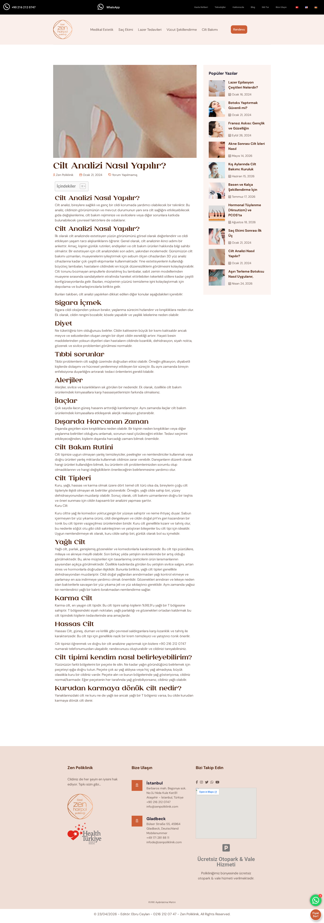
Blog (253, 7)
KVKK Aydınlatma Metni (162, 902)
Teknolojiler (220, 7)
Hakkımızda (238, 7)
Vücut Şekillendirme (182, 29)
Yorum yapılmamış (124, 175)
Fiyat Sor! (316, 915)
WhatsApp (113, 7)
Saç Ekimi (125, 29)
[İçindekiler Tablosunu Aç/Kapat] (81, 186)
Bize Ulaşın (281, 7)
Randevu (239, 29)
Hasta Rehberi (201, 7)
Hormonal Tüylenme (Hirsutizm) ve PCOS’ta (244, 210)
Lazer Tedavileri (149, 29)
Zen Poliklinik (64, 175)
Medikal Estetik (101, 29)
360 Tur (265, 7)
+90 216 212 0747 (24, 7)
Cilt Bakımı (210, 29)
